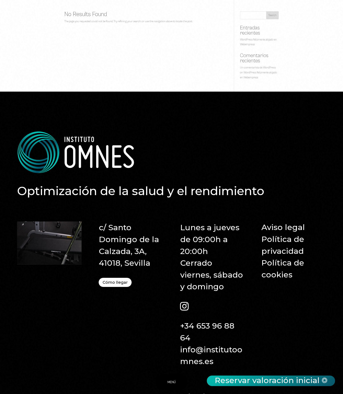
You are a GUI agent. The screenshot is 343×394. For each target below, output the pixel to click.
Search (272, 15)
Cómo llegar (115, 282)
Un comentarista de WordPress (258, 67)
